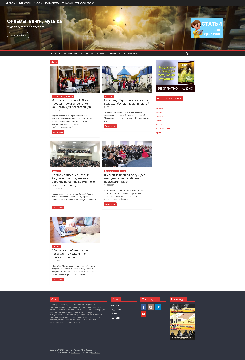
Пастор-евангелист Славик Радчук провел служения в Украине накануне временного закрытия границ (73, 180)
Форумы (69, 3)
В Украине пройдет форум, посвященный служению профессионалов (70, 253)
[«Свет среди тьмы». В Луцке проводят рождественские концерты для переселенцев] (75, 68)
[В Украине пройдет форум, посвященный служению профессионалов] (75, 218)
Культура (132, 53)
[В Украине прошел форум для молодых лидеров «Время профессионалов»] (127, 142)
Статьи (38, 3)
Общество (101, 53)
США (158, 105)
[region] (122, 28)
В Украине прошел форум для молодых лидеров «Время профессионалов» (124, 178)
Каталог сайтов (86, 3)
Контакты (115, 305)
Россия (159, 112)
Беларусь (160, 116)
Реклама (114, 314)
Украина (159, 108)
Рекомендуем (58, 96)
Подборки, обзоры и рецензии (25, 26)
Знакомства (53, 3)
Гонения (112, 53)
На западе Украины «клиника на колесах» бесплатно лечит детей (126, 101)
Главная (13, 3)
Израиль (159, 124)
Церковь (89, 53)
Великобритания (163, 128)
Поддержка (116, 309)
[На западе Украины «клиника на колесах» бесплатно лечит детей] (127, 68)
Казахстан (160, 120)
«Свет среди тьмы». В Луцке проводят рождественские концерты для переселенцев (71, 103)
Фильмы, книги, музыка (34, 21)
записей (116, 318)
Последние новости (72, 53)
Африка (159, 132)
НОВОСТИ (55, 53)
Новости (26, 3)
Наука (122, 53)
